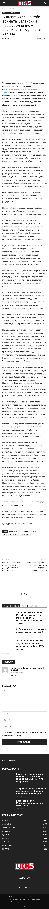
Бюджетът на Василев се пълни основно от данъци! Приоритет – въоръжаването (13, 566)
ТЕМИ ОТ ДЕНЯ (14, 13)
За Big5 (11, 897)
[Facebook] (4, 43)
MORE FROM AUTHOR (30, 606)
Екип (17, 897)
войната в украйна (30, 531)
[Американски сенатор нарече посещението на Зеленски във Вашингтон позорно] (8, 791)
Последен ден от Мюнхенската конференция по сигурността (30, 803)
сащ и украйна (24, 534)
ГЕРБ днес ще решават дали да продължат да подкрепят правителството (37, 566)
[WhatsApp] (21, 43)
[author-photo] (24, 591)
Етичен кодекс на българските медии (24, 902)
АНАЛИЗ (12, 9)
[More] (26, 43)
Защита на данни (33, 899)
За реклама (34, 897)
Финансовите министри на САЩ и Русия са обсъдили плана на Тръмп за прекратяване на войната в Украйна (28, 617)
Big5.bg (7, 38)
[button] (4, 3)
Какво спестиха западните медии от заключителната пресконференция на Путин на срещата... (30, 778)
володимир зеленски (10, 534)
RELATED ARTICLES (11, 606)
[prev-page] (3, 654)
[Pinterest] (15, 43)
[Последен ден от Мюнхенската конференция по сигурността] (8, 804)
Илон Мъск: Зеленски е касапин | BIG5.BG (27, 669)
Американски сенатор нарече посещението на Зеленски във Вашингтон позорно (31, 791)
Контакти (25, 897)
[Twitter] (10, 43)
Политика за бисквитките (16, 899)
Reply (12, 678)
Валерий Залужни (15, 531)
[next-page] (7, 654)
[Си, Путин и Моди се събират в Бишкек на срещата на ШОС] (8, 632)
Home (4, 9)
